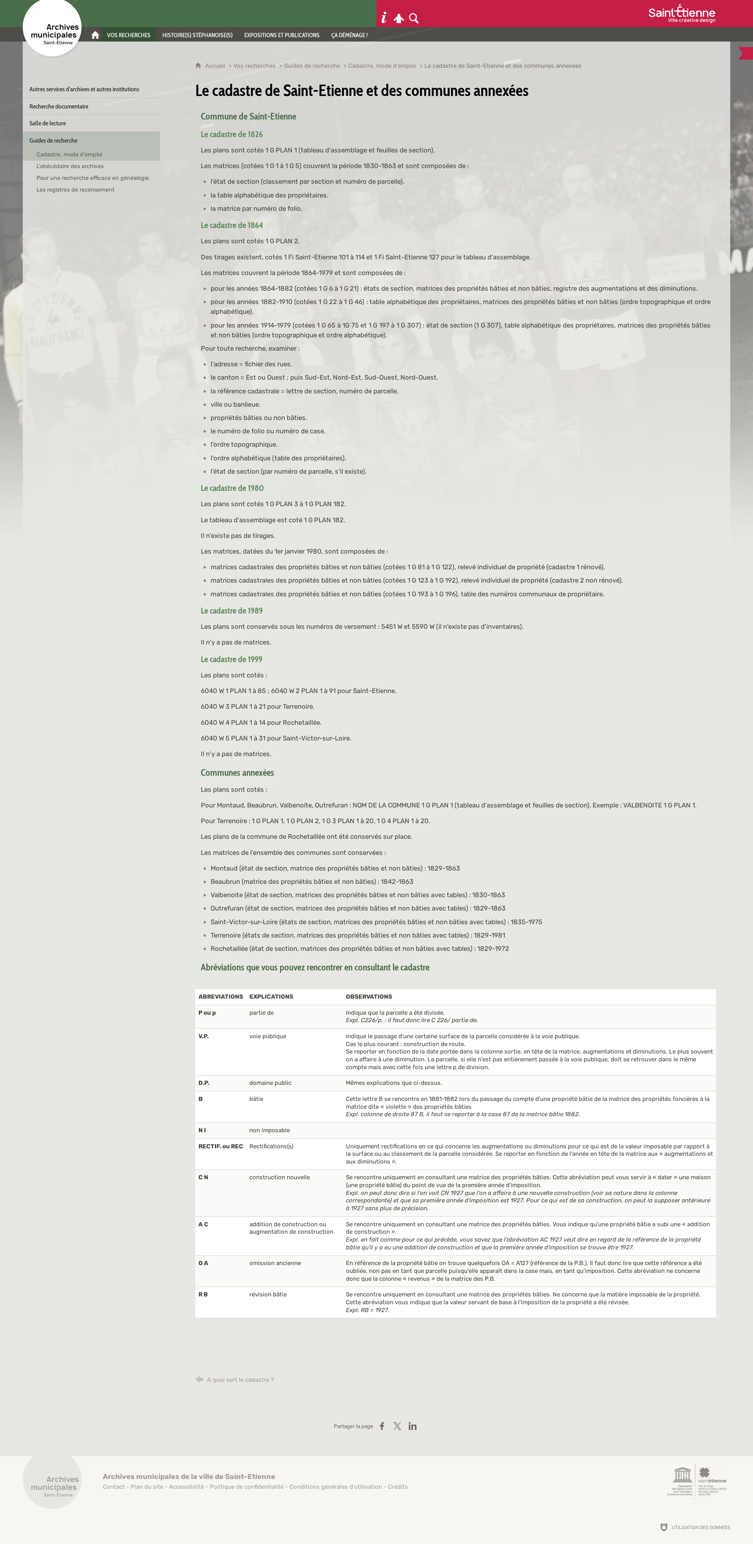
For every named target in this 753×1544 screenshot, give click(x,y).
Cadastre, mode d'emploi (383, 65)
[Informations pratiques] (383, 13)
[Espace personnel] (398, 13)
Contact (114, 1486)
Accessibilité (186, 1486)
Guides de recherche (312, 65)
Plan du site (147, 1486)
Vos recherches (254, 65)
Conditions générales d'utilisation (335, 1486)
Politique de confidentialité (247, 1486)
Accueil (216, 65)
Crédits (398, 1486)
